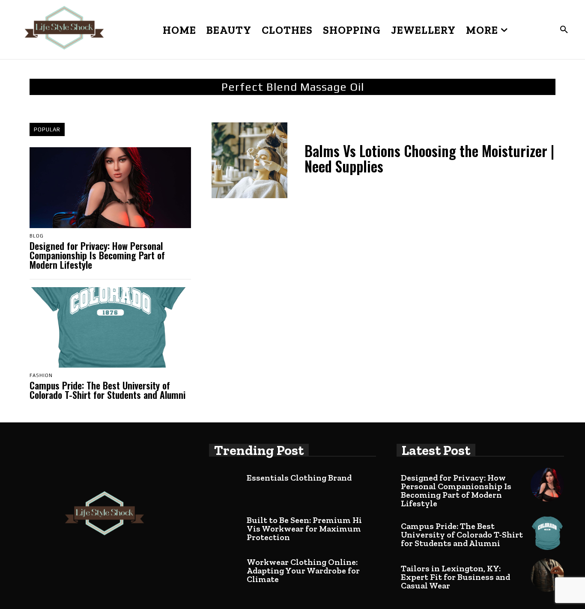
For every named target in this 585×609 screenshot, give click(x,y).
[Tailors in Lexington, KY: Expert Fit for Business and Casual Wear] (547, 575)
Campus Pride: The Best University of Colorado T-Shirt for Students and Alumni (107, 389)
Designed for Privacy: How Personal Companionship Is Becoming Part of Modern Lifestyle (97, 255)
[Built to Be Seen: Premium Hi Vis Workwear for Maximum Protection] (225, 527)
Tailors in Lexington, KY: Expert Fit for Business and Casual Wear (455, 577)
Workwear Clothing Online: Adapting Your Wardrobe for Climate (303, 570)
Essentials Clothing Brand (299, 477)
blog (37, 236)
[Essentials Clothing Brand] (225, 484)
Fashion (41, 375)
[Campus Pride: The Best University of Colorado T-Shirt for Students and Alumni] (110, 327)
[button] (564, 30)
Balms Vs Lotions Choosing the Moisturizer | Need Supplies (429, 158)
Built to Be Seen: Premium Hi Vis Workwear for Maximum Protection (304, 528)
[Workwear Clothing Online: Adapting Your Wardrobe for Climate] (225, 568)
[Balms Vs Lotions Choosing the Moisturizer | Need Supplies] (249, 160)
